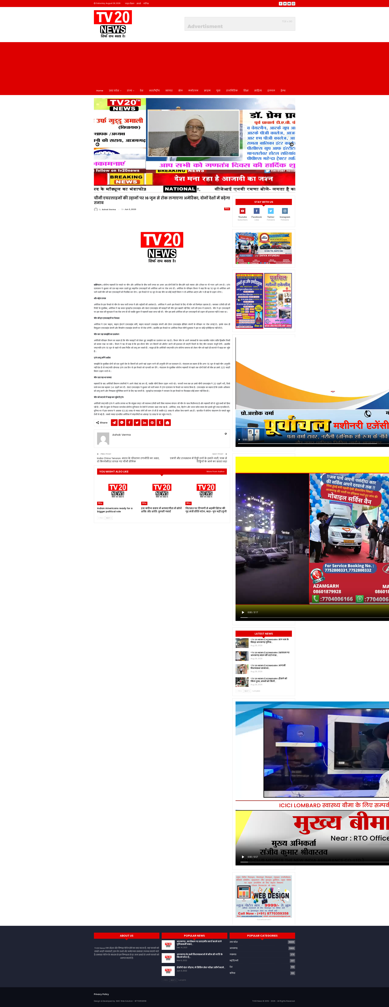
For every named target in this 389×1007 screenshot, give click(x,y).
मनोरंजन (193, 90)
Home (99, 90)
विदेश (227, 209)
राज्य (129, 90)
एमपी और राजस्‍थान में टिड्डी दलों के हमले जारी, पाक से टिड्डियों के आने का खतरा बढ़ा (198, 460)
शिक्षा (246, 90)
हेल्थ (283, 90)
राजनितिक (232, 90)
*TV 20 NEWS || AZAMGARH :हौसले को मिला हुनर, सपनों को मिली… (269, 680)
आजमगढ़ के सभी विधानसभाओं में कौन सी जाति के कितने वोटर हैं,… (200, 956)
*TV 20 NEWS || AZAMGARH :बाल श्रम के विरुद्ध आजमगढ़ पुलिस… (270, 641)
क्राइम (207, 90)
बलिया (232, 973)
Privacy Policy (101, 994)
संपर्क (139, 3)
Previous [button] (97, 144)
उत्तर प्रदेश (114, 90)
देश (141, 90)
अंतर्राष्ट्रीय (154, 90)
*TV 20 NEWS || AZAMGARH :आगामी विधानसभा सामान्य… (268, 667)
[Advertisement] (194, 63)
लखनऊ (233, 954)
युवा (218, 90)
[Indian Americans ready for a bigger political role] (118, 490)
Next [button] (291, 144)
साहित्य (258, 90)
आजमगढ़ (234, 948)
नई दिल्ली (234, 960)
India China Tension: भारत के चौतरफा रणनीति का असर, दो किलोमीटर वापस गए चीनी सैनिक (128, 460)
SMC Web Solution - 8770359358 (131, 1001)
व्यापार (169, 90)
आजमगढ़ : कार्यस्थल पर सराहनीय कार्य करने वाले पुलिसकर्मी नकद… (199, 943)
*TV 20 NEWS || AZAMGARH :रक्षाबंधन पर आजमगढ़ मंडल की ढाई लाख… (270, 654)
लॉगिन (146, 3)
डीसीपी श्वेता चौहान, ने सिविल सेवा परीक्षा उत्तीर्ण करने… (201, 967)
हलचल (271, 90)
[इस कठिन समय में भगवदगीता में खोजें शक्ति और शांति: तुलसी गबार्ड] (162, 490)
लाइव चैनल (129, 3)
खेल (180, 90)
